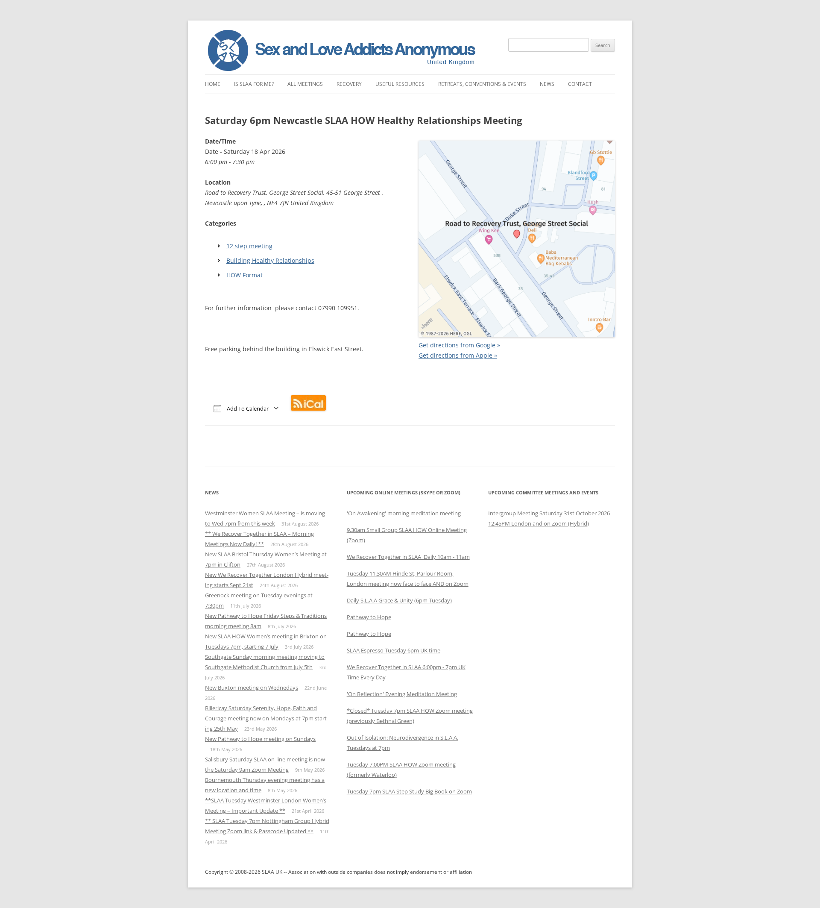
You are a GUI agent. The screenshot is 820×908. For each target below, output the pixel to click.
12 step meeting (249, 246)
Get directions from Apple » (458, 355)
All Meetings (305, 84)
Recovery (349, 84)
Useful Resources (400, 84)
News (547, 84)
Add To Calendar (247, 408)
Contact (580, 84)
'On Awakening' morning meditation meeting (404, 513)
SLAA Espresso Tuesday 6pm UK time (393, 650)
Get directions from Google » (459, 345)
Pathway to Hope (369, 617)
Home (212, 84)
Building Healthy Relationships (270, 260)
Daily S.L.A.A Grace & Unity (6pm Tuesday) (399, 600)
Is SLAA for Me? (254, 84)
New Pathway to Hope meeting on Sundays (260, 739)
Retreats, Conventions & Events (482, 84)
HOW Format (244, 275)
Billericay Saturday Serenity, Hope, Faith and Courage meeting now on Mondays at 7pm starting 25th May (266, 718)
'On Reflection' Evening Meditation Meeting (402, 694)
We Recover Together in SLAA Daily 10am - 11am (408, 557)
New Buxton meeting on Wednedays (251, 687)
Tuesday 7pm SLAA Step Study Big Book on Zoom (409, 791)
